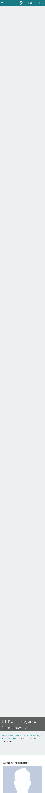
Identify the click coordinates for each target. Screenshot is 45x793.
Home (4, 735)
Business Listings (10, 738)
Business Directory (32, 735)
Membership (15, 735)
